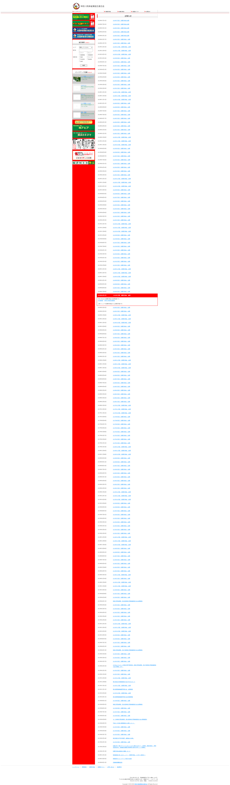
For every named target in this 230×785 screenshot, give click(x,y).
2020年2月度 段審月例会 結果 (121, 307)
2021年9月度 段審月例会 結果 (121, 235)
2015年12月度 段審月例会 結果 (122, 492)
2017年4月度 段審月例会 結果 (121, 431)
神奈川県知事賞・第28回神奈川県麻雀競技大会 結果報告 (127, 601)
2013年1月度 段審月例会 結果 (121, 620)
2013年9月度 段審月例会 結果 (121, 590)
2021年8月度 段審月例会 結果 (121, 238)
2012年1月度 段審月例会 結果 (121, 674)
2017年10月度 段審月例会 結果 (122, 413)
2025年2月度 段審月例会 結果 (121, 84)
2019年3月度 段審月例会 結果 (121, 349)
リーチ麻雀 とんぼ (86, 103)
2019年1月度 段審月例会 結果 (121, 356)
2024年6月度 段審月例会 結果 (121, 114)
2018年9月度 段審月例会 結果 (121, 371)
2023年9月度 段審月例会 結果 (121, 148)
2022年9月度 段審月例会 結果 (121, 190)
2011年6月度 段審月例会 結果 (121, 715)
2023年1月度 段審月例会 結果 (121, 175)
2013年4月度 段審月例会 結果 (121, 608)
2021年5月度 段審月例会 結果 (121, 250)
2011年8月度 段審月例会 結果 (121, 708)
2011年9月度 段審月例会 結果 (121, 700)
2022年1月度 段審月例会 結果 (121, 220)
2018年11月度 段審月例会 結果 (122, 364)
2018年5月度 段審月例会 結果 (121, 386)
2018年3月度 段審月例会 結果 (121, 394)
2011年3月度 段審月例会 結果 (121, 734)
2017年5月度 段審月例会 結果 (121, 428)
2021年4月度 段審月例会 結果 (121, 254)
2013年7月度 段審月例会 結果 (121, 593)
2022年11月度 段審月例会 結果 (122, 182)
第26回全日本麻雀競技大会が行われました (124, 681)
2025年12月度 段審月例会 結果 (122, 47)
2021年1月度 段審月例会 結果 (121, 265)
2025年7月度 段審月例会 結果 (121, 65)
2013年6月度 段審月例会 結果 (121, 597)
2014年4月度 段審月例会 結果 (121, 567)
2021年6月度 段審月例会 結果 (121, 246)
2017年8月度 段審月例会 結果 (121, 420)
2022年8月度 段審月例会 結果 (121, 193)
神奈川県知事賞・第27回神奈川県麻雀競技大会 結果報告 (127, 650)
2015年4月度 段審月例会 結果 (121, 522)
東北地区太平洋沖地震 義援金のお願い (123, 738)
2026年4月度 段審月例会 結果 (121, 32)
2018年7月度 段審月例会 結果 (121, 379)
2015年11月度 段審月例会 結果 (122, 495)
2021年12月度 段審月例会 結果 (122, 223)
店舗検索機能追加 (117, 762)
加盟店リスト (101, 767)
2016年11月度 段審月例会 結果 (122, 450)
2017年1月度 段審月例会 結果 (121, 443)
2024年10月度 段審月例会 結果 (122, 99)
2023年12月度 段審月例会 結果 (122, 137)
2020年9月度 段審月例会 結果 (121, 280)
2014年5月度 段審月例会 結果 (121, 563)
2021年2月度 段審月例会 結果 (121, 261)
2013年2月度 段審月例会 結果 (121, 616)
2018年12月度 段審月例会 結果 (122, 360)
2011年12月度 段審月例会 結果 (122, 678)
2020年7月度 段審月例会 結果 (121, 287)
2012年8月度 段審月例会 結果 (121, 638)
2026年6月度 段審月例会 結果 (121, 24)
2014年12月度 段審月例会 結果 (122, 537)
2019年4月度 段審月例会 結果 (121, 345)
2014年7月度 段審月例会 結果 (121, 556)
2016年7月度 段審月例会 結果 (121, 465)
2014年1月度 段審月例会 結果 (121, 578)
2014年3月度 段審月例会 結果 (121, 571)
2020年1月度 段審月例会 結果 (121, 311)
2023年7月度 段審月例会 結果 (121, 156)
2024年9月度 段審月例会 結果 (121, 103)
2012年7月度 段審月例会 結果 (121, 642)
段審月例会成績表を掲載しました (121, 751)
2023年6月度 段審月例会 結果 (121, 159)
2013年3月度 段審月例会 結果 (121, 612)
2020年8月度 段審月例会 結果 (121, 284)
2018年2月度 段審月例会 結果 (121, 398)
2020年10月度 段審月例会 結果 (122, 276)
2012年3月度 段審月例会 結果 (121, 661)
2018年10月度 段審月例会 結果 (122, 367)
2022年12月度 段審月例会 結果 (122, 178)
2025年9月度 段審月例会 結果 (121, 58)
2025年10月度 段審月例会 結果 (122, 54)
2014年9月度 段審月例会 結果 (121, 548)
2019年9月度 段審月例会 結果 (121, 326)
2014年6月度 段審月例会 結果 (121, 559)
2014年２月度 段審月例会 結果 (122, 574)
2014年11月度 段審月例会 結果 (122, 541)
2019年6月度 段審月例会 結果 (121, 337)
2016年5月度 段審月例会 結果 (121, 473)
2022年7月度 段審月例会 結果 (121, 197)
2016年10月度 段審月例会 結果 (122, 454)
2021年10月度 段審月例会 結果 (122, 231)
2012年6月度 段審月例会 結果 (121, 646)
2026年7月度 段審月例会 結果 (121, 20)
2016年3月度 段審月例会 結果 (121, 480)
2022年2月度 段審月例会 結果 (121, 216)
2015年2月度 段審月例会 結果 (121, 529)
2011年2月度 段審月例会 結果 (121, 742)
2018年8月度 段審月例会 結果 (121, 375)
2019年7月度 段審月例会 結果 (121, 333)
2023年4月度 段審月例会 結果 (121, 167)
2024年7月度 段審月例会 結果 (121, 111)
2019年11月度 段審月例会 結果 (122, 318)
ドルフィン (83, 85)
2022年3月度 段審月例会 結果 (121, 212)
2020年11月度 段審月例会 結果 (122, 272)
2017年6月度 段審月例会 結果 (121, 424)
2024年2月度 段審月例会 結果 (121, 129)
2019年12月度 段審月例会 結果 (122, 315)
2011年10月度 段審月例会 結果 (122, 693)
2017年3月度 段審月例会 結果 (121, 435)
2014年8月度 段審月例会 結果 (121, 552)
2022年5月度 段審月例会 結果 (121, 205)
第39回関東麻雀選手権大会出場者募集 (123, 697)
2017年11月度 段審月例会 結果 (122, 409)
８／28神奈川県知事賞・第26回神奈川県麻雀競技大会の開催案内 (130, 719)
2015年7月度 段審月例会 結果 (121, 510)
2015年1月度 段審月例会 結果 (121, 533)
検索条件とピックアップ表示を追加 (122, 758)
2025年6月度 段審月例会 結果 (121, 69)
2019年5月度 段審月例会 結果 (121, 341)
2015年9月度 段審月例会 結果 (121, 503)
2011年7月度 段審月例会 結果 (121, 712)
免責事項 (119, 767)
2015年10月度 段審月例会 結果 (122, 499)
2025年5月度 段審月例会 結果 (121, 73)
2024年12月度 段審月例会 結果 (122, 92)
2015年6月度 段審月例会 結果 (121, 514)
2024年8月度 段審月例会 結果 (121, 107)
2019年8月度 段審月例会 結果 (121, 330)
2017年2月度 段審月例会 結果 (121, 439)
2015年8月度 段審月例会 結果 (121, 507)
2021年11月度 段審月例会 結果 (122, 227)
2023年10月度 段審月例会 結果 (122, 144)
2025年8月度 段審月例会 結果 (121, 62)
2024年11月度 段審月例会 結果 (122, 95)
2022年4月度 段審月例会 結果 (121, 208)
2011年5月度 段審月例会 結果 (121, 727)
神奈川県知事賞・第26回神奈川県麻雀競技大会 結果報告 (127, 704)
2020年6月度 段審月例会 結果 (121, 291)
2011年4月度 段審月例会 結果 (121, 730)
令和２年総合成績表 (109, 300)
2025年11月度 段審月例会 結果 (122, 50)
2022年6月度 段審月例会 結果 (121, 201)
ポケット (83, 94)
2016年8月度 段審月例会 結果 (121, 462)
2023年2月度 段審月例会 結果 (121, 171)
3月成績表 (100, 300)
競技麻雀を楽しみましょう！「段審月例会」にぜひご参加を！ (129, 755)
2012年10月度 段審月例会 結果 (122, 631)
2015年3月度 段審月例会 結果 (121, 525)
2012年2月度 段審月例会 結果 (121, 670)
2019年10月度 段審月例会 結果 (122, 322)
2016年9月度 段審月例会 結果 (121, 458)
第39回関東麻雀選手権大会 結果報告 (123, 689)
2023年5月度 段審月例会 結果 (121, 163)
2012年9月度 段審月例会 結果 (121, 635)
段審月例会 (92, 767)
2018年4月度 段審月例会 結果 (121, 390)
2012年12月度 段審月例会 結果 (122, 623)
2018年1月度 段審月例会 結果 (121, 401)
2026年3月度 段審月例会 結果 (121, 35)
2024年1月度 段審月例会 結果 (121, 133)
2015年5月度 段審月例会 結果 (121, 518)
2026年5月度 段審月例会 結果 (121, 28)
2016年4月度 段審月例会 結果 (121, 477)
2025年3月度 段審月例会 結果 (121, 80)
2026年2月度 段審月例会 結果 (121, 39)
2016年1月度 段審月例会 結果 (121, 488)
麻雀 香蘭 (83, 112)
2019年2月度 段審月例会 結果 (121, 352)
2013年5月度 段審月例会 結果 (121, 605)
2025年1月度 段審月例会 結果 (121, 88)
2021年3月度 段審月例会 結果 (121, 257)
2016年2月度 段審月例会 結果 (121, 484)
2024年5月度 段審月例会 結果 (121, 118)
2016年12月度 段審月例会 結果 (122, 446)
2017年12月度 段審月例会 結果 (122, 405)
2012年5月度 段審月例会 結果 (121, 654)
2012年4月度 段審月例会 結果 (121, 657)
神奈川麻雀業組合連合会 (140, 784)
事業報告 (84, 767)
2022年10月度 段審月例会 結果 (122, 186)
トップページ (75, 767)
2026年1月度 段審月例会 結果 (121, 43)
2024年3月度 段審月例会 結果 (121, 126)
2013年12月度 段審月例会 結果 (122, 582)
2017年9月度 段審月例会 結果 (121, 416)
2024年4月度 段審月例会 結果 (121, 122)
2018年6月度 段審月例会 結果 (121, 382)
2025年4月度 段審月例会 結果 (121, 77)
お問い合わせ (110, 767)
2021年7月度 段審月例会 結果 (121, 242)
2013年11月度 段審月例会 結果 (122, 586)
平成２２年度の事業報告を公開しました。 (124, 723)
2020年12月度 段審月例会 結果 (122, 269)
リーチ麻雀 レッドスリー (87, 76)
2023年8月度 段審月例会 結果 (121, 152)
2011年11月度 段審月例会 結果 (122, 685)
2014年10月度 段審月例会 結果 (122, 544)
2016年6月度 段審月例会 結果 (121, 469)
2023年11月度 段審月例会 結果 (122, 141)
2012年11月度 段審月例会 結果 (122, 627)
